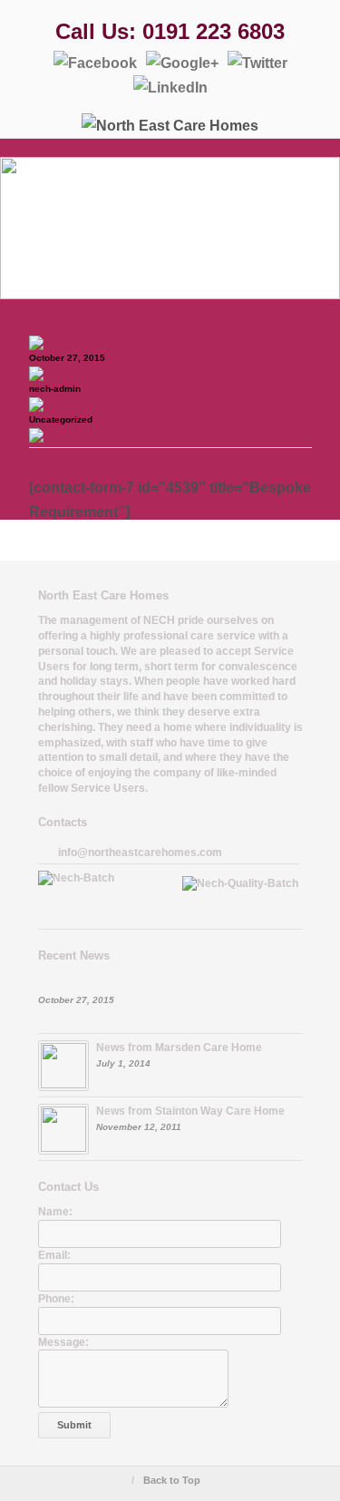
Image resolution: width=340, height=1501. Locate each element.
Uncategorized (60, 419)
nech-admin (55, 389)
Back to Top (171, 1480)
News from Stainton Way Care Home (190, 1111)
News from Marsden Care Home (179, 1047)
